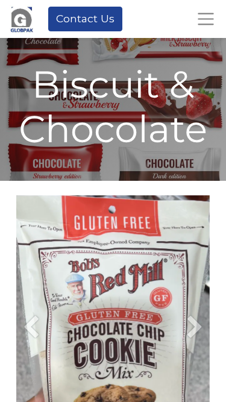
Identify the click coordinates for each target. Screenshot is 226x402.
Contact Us (85, 18)
